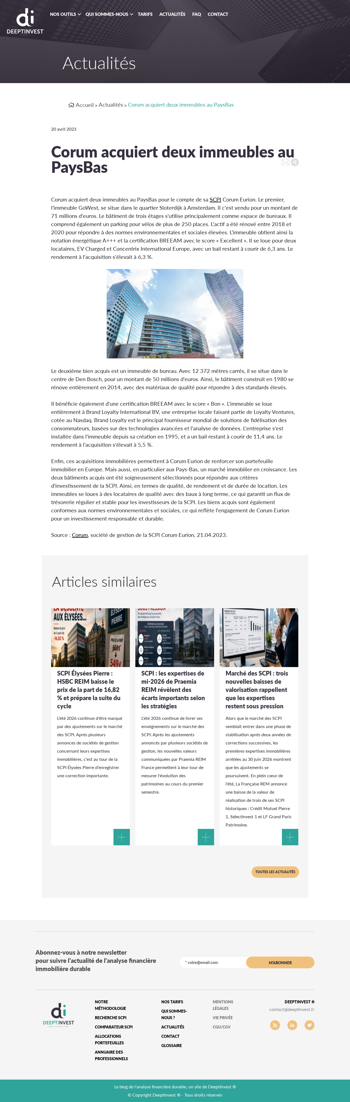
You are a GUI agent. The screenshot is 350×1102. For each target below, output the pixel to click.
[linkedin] (292, 1025)
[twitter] (309, 1025)
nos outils (63, 14)
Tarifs (145, 14)
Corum (80, 534)
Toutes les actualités (275, 872)
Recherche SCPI (110, 1017)
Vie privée (223, 1017)
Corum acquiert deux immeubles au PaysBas (181, 104)
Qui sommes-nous (107, 14)
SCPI (215, 199)
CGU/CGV (222, 1027)
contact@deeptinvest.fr (291, 1009)
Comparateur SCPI (114, 1027)
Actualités (172, 14)
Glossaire (171, 1045)
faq (196, 14)
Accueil (84, 104)
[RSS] (275, 1025)
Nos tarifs (172, 1001)
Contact (218, 14)
